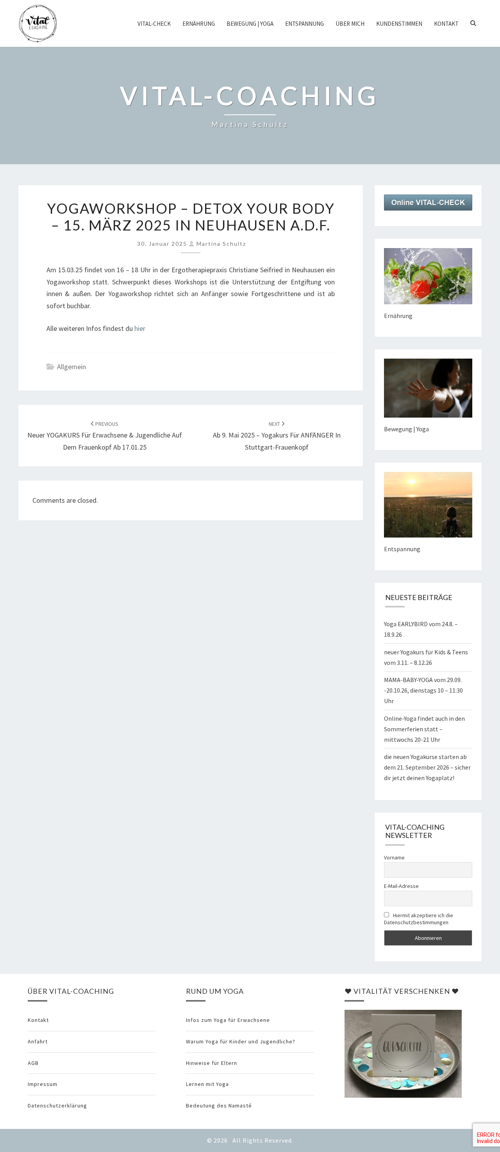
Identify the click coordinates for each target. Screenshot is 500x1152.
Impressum (42, 1084)
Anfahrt (38, 1041)
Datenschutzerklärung (57, 1105)
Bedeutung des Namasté (219, 1105)
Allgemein (71, 366)
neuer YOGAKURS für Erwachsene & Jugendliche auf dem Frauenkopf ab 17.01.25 (104, 436)
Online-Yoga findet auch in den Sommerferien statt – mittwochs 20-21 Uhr (424, 728)
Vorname (394, 857)
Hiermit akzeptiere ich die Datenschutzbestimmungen (418, 919)
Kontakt (446, 23)
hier (139, 328)
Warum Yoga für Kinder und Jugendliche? (240, 1041)
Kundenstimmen (399, 23)
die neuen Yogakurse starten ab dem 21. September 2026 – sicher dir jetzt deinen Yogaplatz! (427, 767)
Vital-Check (154, 23)
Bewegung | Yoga (250, 23)
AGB (33, 1062)
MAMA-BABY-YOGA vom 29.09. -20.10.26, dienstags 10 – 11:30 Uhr (423, 690)
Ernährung (198, 23)
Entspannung (304, 23)
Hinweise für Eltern (211, 1062)
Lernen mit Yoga (207, 1084)
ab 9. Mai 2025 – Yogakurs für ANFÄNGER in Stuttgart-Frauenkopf (277, 436)
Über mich (350, 23)
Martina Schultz (221, 243)
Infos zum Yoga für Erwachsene (228, 1019)
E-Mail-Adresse (401, 885)
